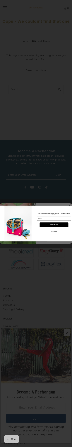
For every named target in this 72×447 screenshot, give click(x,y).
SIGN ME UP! (54, 224)
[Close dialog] (70, 207)
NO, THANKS (54, 231)
